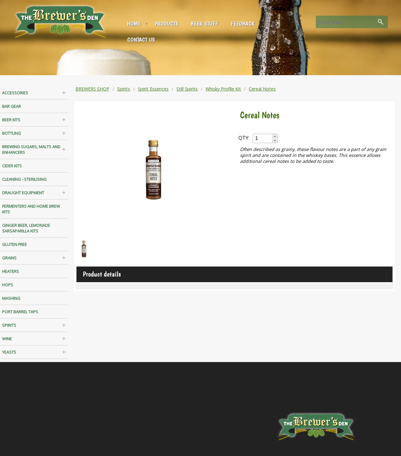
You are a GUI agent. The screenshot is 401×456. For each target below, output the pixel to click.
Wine (7, 338)
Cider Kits (12, 165)
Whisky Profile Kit (223, 89)
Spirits (9, 325)
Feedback (242, 23)
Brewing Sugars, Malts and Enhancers (31, 149)
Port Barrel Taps (20, 311)
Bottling (11, 133)
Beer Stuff (204, 23)
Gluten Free (14, 244)
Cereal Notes (262, 89)
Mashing (11, 298)
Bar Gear (11, 106)
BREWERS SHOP (92, 89)
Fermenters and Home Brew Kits (31, 209)
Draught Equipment (23, 192)
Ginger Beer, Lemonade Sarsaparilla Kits (26, 228)
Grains (9, 258)
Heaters (10, 271)
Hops (7, 285)
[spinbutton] (263, 138)
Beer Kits (11, 119)
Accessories (15, 93)
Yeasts (9, 352)
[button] (275, 136)
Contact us (141, 39)
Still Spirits (187, 89)
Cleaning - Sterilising (24, 179)
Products (166, 23)
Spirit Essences (153, 89)
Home (134, 23)
